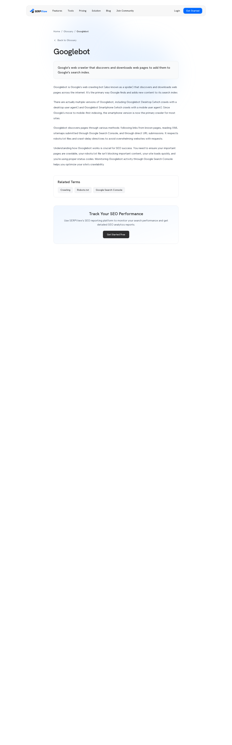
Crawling (65, 190)
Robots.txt (83, 190)
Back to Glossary (67, 40)
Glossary (68, 31)
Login (177, 10)
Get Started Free (116, 234)
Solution (96, 10)
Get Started (192, 10)
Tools (71, 10)
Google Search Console (109, 190)
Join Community (125, 10)
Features (57, 10)
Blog (108, 10)
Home (56, 31)
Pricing (82, 10)
